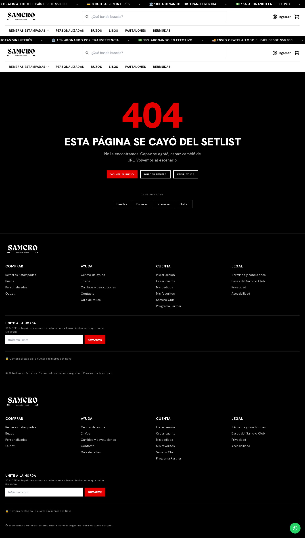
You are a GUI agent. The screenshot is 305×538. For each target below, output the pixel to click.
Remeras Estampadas (27, 31)
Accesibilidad (241, 294)
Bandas (122, 204)
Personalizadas (70, 31)
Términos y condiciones (249, 275)
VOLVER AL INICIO (122, 174)
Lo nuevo (163, 204)
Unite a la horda (20, 323)
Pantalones (135, 31)
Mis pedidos (164, 287)
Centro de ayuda (93, 275)
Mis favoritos (165, 294)
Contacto (87, 294)
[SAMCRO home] (21, 17)
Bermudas (161, 31)
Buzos (96, 31)
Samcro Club (165, 300)
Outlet (184, 204)
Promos (141, 204)
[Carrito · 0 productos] (297, 16)
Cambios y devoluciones (98, 287)
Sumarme (95, 339)
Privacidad (239, 287)
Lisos (113, 31)
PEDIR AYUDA (185, 174)
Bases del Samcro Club (248, 281)
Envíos (85, 281)
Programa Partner (169, 306)
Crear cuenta (165, 281)
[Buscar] (87, 17)
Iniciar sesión (165, 275)
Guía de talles (91, 300)
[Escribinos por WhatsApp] (295, 528)
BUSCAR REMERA (155, 174)
